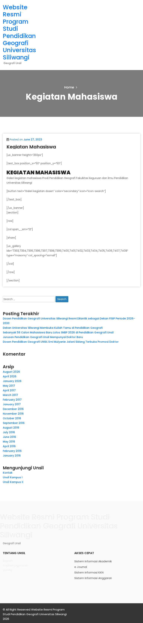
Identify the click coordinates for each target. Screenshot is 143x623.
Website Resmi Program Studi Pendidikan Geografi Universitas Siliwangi (19, 32)
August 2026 (11, 372)
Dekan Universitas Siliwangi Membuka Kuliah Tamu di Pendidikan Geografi (53, 328)
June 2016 (9, 437)
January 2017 (12, 404)
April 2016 (9, 446)
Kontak (7, 473)
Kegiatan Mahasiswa (31, 147)
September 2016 (14, 423)
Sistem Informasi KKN (89, 572)
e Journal (80, 567)
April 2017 (9, 390)
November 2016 (13, 414)
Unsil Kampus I (13, 477)
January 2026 (12, 381)
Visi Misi (7, 570)
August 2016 (11, 427)
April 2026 (9, 376)
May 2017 (9, 386)
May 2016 (9, 441)
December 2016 (13, 409)
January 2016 (12, 455)
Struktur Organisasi (15, 565)
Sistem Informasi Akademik (93, 561)
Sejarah (7, 561)
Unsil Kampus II (13, 482)
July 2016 (9, 432)
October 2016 (12, 418)
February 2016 (12, 451)
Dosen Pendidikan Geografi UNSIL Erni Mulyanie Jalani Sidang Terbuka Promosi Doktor (61, 342)
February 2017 (12, 400)
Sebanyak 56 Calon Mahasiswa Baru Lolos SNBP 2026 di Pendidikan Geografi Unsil (58, 332)
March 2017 (10, 395)
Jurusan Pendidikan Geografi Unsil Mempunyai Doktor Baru (43, 337)
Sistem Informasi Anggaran (93, 578)
